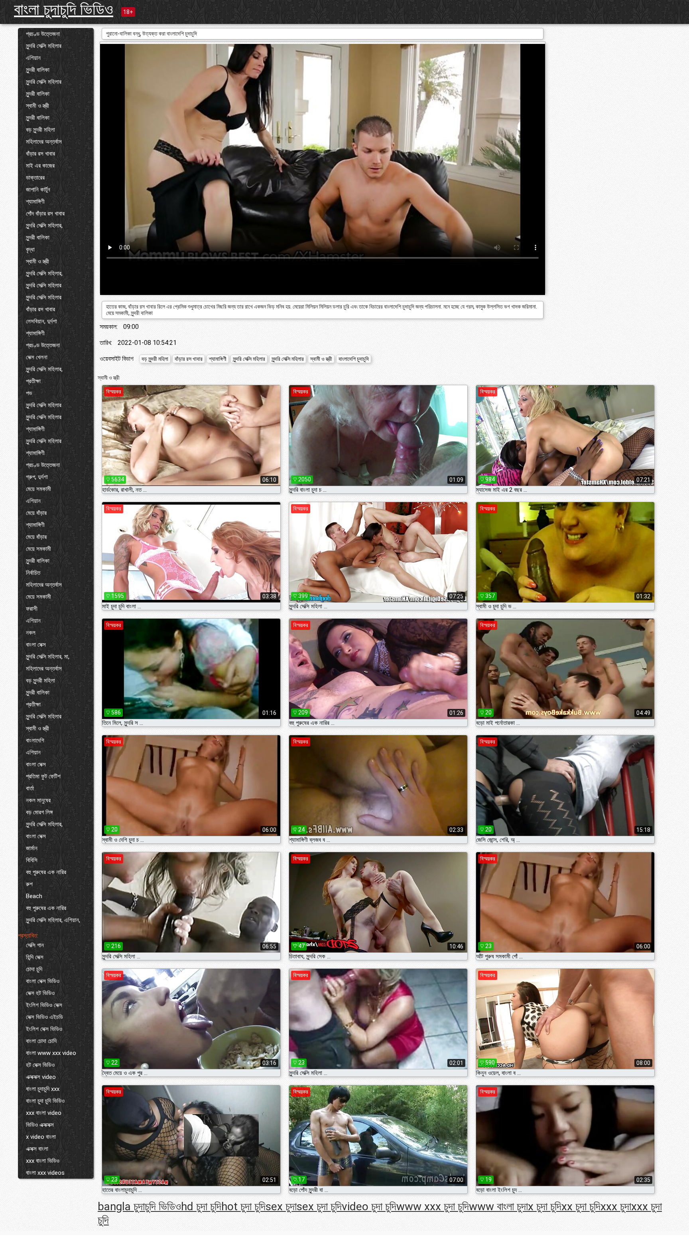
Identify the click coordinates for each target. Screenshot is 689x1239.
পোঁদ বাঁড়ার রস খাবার (45, 213)
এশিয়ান (33, 57)
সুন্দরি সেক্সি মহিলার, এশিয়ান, (53, 920)
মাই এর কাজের (40, 165)
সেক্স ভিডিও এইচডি (44, 1017)
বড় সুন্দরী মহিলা (40, 129)
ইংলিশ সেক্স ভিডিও (44, 1029)
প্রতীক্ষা (33, 381)
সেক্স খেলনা (36, 357)
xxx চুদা (615, 1206)
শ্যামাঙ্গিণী (35, 201)
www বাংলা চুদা (498, 1206)
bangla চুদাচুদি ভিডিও (139, 1206)
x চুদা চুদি (544, 1206)
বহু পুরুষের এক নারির (46, 872)
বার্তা (30, 788)
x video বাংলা (41, 1136)
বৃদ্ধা (30, 249)
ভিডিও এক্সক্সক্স (40, 1124)
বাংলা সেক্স (36, 644)
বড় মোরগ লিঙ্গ (39, 812)
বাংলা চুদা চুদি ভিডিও (45, 1100)
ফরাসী (31, 608)
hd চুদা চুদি (201, 1206)
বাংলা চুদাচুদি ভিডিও (63, 9)
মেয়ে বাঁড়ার (36, 513)
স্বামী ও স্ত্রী (37, 105)
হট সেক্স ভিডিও (40, 1065)
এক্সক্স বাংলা (37, 1148)
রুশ (29, 884)
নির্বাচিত (33, 572)
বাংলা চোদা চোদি (41, 1041)
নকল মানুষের (38, 800)
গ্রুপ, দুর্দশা (37, 477)
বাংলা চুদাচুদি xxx (42, 1089)
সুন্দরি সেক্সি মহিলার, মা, (47, 656)
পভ (29, 393)
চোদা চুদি (34, 969)
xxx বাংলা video (43, 1112)
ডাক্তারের (35, 177)
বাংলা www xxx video (51, 1053)
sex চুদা (281, 1206)
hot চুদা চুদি (243, 1206)
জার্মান (31, 848)
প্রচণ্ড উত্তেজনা (43, 34)
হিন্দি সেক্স (34, 957)
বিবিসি (31, 860)
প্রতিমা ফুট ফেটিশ (43, 776)
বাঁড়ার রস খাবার (40, 153)
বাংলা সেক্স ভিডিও (42, 981)
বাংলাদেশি (35, 740)
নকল (30, 632)
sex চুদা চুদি (319, 1206)
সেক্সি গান (35, 945)
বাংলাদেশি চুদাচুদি (354, 359)
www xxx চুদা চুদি (432, 1206)
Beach (34, 896)
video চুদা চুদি (369, 1206)
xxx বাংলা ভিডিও (42, 1160)
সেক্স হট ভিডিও (40, 993)
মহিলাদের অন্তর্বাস (44, 141)
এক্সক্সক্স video (41, 1077)
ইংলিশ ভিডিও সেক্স (44, 1005)
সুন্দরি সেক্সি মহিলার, (44, 225)
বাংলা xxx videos (45, 1172)
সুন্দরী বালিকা (37, 69)
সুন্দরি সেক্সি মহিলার (43, 45)
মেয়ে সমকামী (38, 489)
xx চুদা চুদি (580, 1206)
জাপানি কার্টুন (38, 189)
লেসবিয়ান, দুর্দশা (41, 321)
